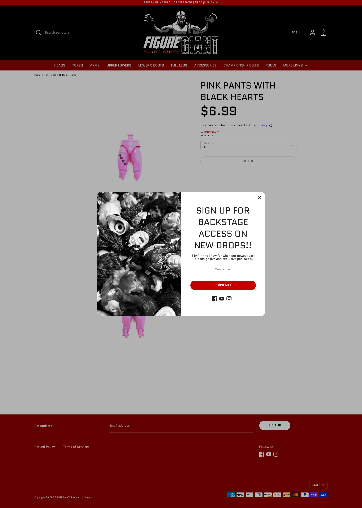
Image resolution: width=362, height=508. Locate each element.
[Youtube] (221, 298)
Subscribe (223, 285)
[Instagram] (228, 298)
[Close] (259, 197)
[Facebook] (214, 298)
